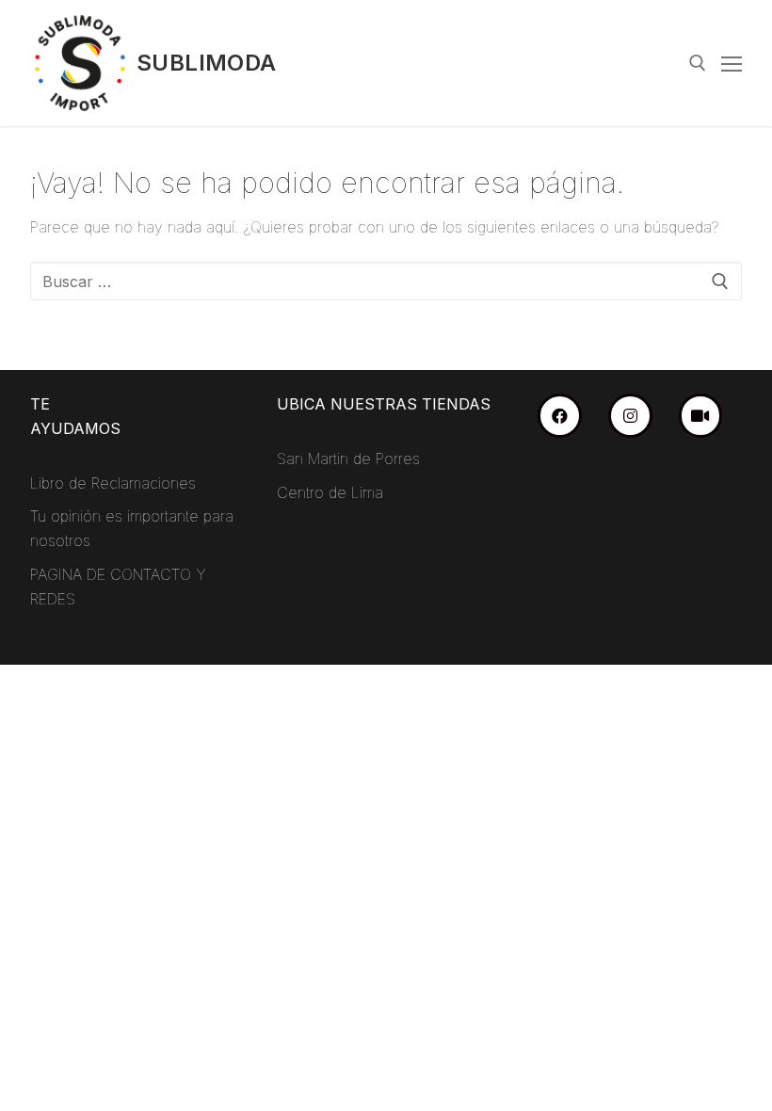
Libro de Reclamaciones (113, 483)
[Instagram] (630, 416)
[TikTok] (701, 416)
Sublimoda (207, 62)
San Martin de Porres (348, 458)
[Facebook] (560, 416)
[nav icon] (731, 63)
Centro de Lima (330, 492)
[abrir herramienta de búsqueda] (697, 63)
